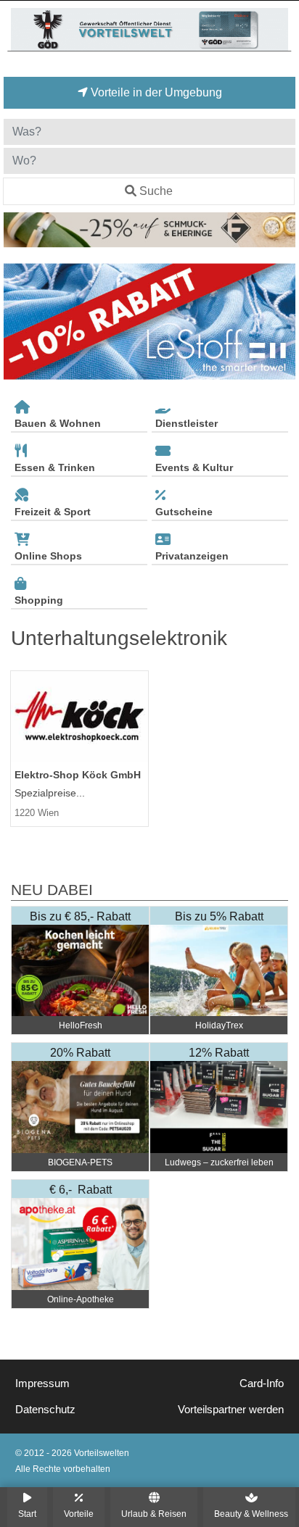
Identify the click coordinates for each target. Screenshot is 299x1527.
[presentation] (17, 321)
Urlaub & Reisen (154, 1513)
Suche (156, 191)
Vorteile (79, 1513)
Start (27, 1513)
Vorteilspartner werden (231, 1409)
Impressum (42, 1383)
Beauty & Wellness (251, 1513)
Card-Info (261, 1383)
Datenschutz (45, 1409)
